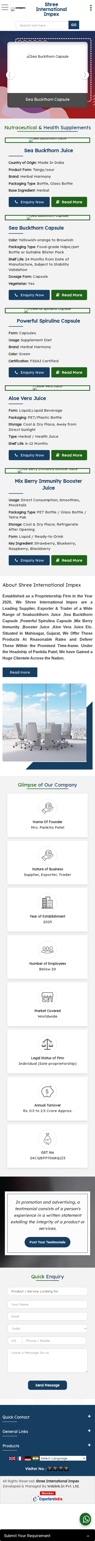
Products (10, 1445)
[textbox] (43, 25)
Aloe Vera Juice (27, 398)
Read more (20, 672)
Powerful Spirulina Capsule (48, 321)
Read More (71, 202)
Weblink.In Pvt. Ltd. (63, 1486)
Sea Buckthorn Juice (48, 150)
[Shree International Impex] (19, 9)
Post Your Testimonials (47, 1242)
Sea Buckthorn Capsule (48, 99)
